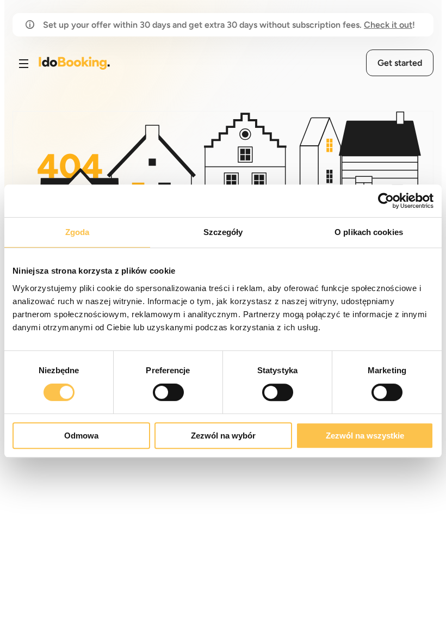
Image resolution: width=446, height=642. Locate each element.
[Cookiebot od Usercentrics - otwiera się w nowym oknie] (385, 201)
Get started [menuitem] (399, 63)
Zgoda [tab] (77, 232)
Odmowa (81, 435)
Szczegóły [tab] (223, 232)
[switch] (168, 392)
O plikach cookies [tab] (368, 232)
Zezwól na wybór (223, 435)
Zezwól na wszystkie (365, 435)
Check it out (388, 25)
